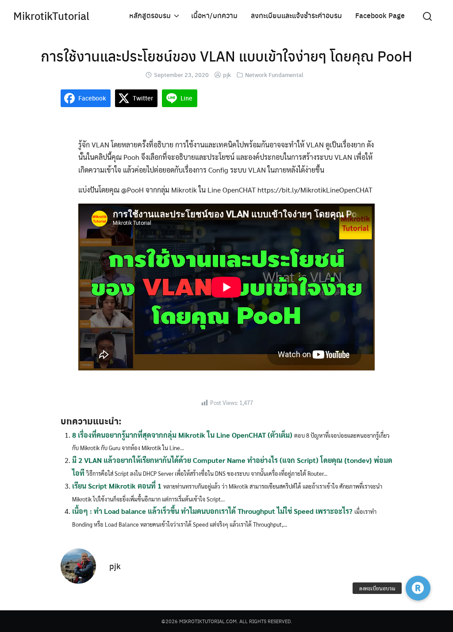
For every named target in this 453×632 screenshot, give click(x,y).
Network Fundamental (274, 74)
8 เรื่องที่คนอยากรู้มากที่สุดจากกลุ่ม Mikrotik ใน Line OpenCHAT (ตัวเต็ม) (182, 434)
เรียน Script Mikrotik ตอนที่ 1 (116, 485)
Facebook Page (380, 15)
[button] (418, 588)
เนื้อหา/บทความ (214, 15)
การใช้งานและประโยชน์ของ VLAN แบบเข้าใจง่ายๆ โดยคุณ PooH (226, 56)
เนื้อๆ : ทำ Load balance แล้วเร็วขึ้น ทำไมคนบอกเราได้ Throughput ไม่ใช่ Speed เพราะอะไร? (212, 511)
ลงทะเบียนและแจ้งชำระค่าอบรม (296, 15)
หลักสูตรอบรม (150, 15)
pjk (227, 74)
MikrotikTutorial (51, 15)
